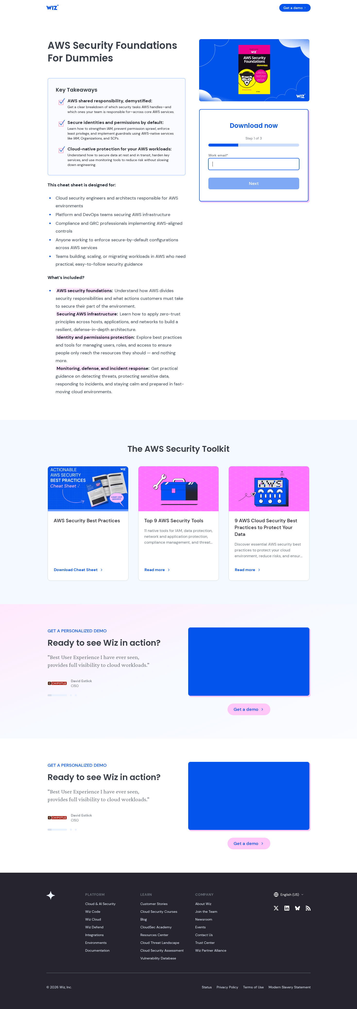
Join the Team (206, 911)
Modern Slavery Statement (290, 987)
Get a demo (293, 8)
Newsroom (203, 919)
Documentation (97, 950)
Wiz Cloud (93, 919)
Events (200, 927)
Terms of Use (253, 987)
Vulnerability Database (158, 958)
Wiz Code (92, 911)
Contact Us (204, 935)
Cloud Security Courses (158, 911)
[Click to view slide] (57, 695)
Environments (96, 942)
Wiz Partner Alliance (210, 950)
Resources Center (154, 935)
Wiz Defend (94, 927)
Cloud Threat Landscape (159, 942)
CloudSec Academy (156, 927)
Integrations (94, 935)
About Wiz (203, 904)
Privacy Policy (227, 987)
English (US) (289, 894)
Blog (143, 919)
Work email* (218, 155)
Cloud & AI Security (100, 904)
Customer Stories (154, 904)
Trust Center (205, 942)
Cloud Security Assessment (162, 950)
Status (207, 987)
